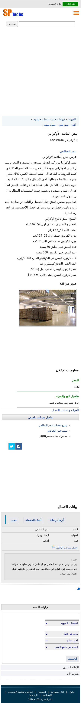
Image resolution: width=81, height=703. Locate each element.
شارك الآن (73, 673)
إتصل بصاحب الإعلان (66, 547)
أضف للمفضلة (33, 519)
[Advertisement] (40, 71)
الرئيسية (33, 695)
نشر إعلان (70, 4)
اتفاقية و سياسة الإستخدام (20, 692)
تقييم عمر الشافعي (57, 430)
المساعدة (47, 695)
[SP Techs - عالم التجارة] (12, 16)
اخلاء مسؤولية (57, 692)
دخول (71, 692)
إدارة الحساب (55, 4)
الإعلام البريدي (71, 667)
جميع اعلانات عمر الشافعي (52, 425)
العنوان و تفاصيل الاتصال (65, 410)
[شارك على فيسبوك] (18, 446)
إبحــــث (72, 658)
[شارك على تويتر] (11, 446)
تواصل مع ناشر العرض (40, 417)
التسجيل (42, 692)
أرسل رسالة (57, 519)
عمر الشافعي (68, 151)
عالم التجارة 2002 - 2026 (40, 699)
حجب (14, 519)
